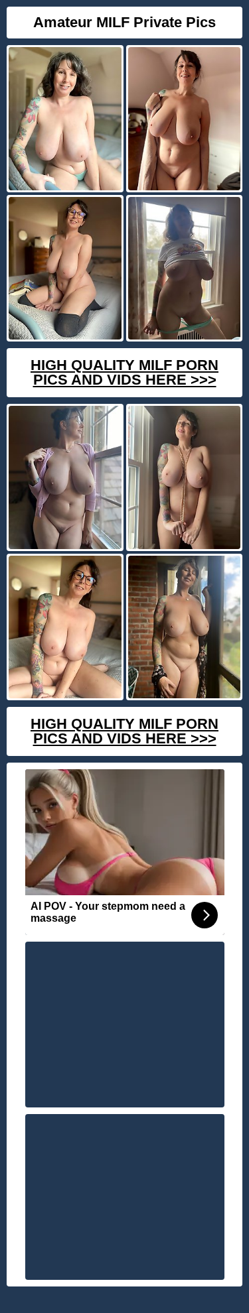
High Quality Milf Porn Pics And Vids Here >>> (124, 372)
